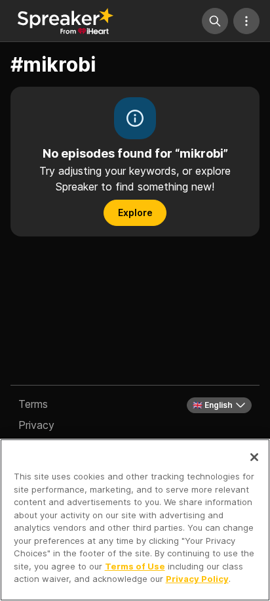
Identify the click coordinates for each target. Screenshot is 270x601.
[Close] (254, 457)
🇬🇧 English (213, 405)
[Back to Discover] (65, 21)
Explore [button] (135, 212)
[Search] (215, 21)
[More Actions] (246, 21)
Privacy (36, 425)
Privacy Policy (197, 578)
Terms (33, 404)
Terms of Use (135, 566)
